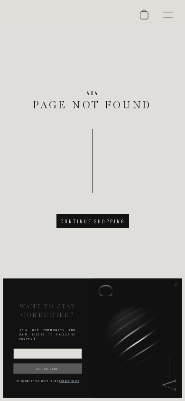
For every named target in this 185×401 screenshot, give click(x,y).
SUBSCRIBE (48, 368)
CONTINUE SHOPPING (92, 221)
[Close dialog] (176, 284)
